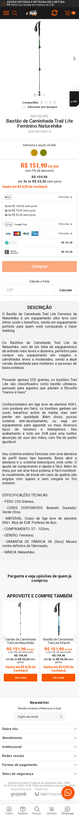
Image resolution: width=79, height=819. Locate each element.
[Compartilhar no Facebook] (41, 102)
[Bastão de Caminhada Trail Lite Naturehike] (20, 642)
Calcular (65, 290)
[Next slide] (74, 58)
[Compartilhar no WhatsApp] (45, 102)
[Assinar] (61, 716)
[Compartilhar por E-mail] (54, 102)
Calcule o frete (39, 281)
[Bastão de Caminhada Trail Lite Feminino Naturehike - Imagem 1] (39, 58)
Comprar (40, 266)
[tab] (35, 95)
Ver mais (20, 677)
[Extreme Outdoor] (31, 13)
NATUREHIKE (39, 116)
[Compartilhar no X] (50, 102)
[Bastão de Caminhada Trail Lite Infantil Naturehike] (58, 642)
